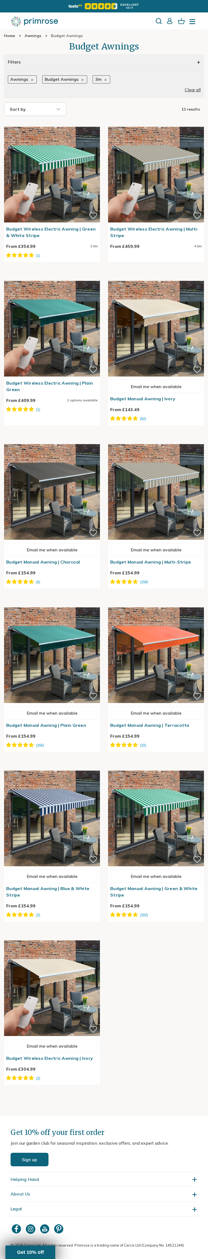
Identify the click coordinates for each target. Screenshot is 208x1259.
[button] (30, 1252)
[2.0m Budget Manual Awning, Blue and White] (52, 767)
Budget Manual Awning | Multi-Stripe (150, 562)
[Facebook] (17, 1229)
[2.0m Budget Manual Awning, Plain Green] (52, 604)
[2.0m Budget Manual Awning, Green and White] (156, 767)
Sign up (29, 1159)
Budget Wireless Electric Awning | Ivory (49, 1058)
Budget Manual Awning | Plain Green (46, 725)
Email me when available (156, 386)
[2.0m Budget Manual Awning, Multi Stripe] (156, 441)
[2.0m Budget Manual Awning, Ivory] (156, 277)
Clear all (193, 89)
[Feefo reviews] (104, 6)
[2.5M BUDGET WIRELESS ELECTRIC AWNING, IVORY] (52, 937)
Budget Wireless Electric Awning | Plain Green (49, 386)
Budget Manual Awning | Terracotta (149, 725)
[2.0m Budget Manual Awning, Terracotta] (156, 604)
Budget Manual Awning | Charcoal (43, 562)
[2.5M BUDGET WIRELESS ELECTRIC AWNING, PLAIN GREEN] (52, 277)
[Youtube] (45, 1229)
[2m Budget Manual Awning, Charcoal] (52, 441)
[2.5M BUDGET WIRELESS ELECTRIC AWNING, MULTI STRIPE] (156, 123)
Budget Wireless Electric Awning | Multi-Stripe (154, 232)
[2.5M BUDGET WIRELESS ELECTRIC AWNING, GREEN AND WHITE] (52, 123)
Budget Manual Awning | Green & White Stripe (153, 892)
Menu (193, 23)
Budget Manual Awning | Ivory (142, 398)
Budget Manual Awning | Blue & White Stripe (47, 892)
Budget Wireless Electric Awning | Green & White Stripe (51, 232)
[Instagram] (31, 1229)
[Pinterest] (59, 1229)
